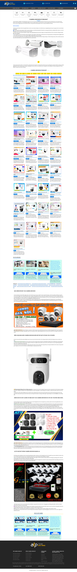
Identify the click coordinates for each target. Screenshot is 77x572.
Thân (51, 73)
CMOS (45, 73)
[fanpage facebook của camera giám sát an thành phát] (74, 3)
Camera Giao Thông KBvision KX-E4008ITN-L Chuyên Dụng (43, 175)
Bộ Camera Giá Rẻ (25, 8)
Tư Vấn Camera (60, 8)
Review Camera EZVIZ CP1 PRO (18, 270)
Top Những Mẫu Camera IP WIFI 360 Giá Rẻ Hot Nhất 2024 (39, 285)
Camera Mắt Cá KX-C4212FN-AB (55, 103)
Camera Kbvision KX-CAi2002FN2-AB (41, 121)
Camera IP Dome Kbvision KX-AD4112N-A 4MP (55, 86)
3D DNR (23, 73)
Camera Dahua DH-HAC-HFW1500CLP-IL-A (24, 283)
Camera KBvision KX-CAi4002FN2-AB (53, 121)
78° (31, 73)
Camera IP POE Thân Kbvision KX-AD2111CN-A (19, 86)
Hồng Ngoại (34, 73)
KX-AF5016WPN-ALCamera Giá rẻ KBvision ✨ (31, 103)
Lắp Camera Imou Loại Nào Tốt (44, 526)
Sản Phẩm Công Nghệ (41, 8)
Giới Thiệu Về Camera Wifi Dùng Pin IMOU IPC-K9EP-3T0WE (41, 286)
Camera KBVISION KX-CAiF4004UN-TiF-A (29, 156)
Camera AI (43, 554)
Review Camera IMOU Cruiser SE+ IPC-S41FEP (24, 286)
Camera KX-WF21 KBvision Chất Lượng (31, 231)
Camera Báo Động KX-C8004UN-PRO (31, 121)
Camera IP (43, 555)
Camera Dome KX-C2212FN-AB (43, 103)
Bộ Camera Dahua (16, 556)
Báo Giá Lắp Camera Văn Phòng (55, 529)
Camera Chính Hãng (17, 8)
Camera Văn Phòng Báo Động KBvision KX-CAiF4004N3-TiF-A (19, 156)
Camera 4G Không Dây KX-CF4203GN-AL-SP (30, 174)
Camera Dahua (28, 556)
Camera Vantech (29, 557)
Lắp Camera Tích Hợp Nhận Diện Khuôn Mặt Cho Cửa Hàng (56, 273)
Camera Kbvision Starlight (38, 19)
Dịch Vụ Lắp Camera (51, 8)
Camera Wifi (33, 8)
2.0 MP (42, 73)
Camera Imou (28, 559)
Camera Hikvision (29, 553)
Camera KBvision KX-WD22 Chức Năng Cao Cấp (43, 212)
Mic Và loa (17, 73)
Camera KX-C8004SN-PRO (18, 121)
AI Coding (54, 73)
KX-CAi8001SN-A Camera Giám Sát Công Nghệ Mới (31, 139)
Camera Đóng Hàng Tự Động (19, 526)
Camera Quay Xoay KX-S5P (42, 192)
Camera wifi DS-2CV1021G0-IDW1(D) (23, 285)
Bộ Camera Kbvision (16, 555)
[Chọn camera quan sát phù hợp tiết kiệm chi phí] (63, 14)
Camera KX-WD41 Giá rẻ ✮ (54, 211)
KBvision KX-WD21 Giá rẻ (30, 211)
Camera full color (44, 561)
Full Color (39, 73)
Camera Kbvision (29, 554)
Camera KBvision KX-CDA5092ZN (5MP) (19, 174)
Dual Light (28, 73)
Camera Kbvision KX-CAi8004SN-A (43, 139)
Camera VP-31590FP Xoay (51, 283)
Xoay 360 (48, 73)
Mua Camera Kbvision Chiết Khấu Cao (20, 75)
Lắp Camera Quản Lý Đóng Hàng (44, 270)
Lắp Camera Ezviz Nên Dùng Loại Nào (31, 526)
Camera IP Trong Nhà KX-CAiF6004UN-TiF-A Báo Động (43, 156)
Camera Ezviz (28, 560)
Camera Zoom (43, 557)
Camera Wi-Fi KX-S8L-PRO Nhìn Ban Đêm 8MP (55, 194)
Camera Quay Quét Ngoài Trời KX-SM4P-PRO (19, 214)
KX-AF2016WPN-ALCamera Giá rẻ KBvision (19, 103)
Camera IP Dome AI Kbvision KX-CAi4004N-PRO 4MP (19, 139)
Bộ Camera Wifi (15, 558)
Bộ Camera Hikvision (16, 553)
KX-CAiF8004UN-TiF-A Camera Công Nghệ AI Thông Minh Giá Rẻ (55, 156)
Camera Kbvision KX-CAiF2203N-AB (55, 139)
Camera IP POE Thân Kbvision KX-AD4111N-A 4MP (43, 86)
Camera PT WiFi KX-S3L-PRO (54, 175)
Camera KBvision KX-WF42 (18, 248)
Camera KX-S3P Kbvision (18, 192)
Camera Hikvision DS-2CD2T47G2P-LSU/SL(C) (39, 283)
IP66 (20, 73)
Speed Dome (59, 73)
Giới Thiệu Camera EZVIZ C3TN (30, 270)
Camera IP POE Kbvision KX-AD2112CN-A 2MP (30, 86)
